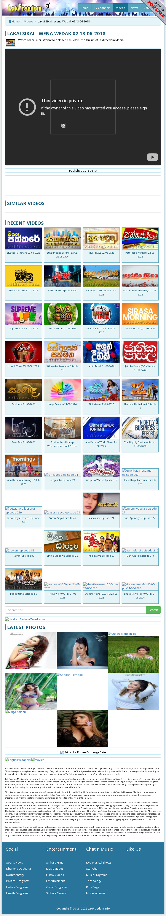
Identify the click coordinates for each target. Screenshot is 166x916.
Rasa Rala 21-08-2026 (23, 442)
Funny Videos (55, 875)
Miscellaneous (95, 893)
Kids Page (92, 887)
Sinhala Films (54, 862)
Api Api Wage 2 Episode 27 (140, 518)
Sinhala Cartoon (56, 893)
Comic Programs (56, 887)
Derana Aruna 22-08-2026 (23, 290)
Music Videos (55, 868)
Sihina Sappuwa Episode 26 (62, 555)
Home (84, 8)
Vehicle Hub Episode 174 (62, 290)
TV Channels (102, 8)
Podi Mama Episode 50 (101, 555)
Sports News (14, 862)
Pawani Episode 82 (23, 555)
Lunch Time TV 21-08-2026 (23, 366)
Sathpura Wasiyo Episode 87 (101, 480)
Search (153, 610)
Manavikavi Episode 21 (101, 518)
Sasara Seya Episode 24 (62, 518)
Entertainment (55, 881)
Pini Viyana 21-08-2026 (101, 404)
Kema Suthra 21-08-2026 (62, 328)
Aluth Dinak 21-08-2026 (101, 366)
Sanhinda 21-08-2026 (23, 404)
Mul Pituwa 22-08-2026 (101, 252)
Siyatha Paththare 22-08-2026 (23, 252)
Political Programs (18, 881)
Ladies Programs (17, 887)
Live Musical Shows (99, 862)
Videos (120, 8)
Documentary (15, 875)
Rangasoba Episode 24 (62, 480)
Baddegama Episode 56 (23, 593)
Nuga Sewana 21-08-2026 (62, 404)
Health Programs (17, 893)
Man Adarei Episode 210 (140, 555)
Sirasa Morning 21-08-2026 (140, 328)
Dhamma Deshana (18, 868)
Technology (93, 881)
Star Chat (92, 868)
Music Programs (96, 875)
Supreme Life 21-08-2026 (23, 328)
